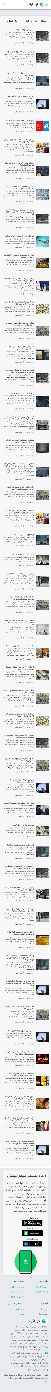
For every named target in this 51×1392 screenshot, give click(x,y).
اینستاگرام (20, 1309)
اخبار (36, 21)
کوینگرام (43, 21)
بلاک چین (21, 1340)
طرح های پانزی (39, 1369)
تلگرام (21, 1314)
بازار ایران (28, 21)
